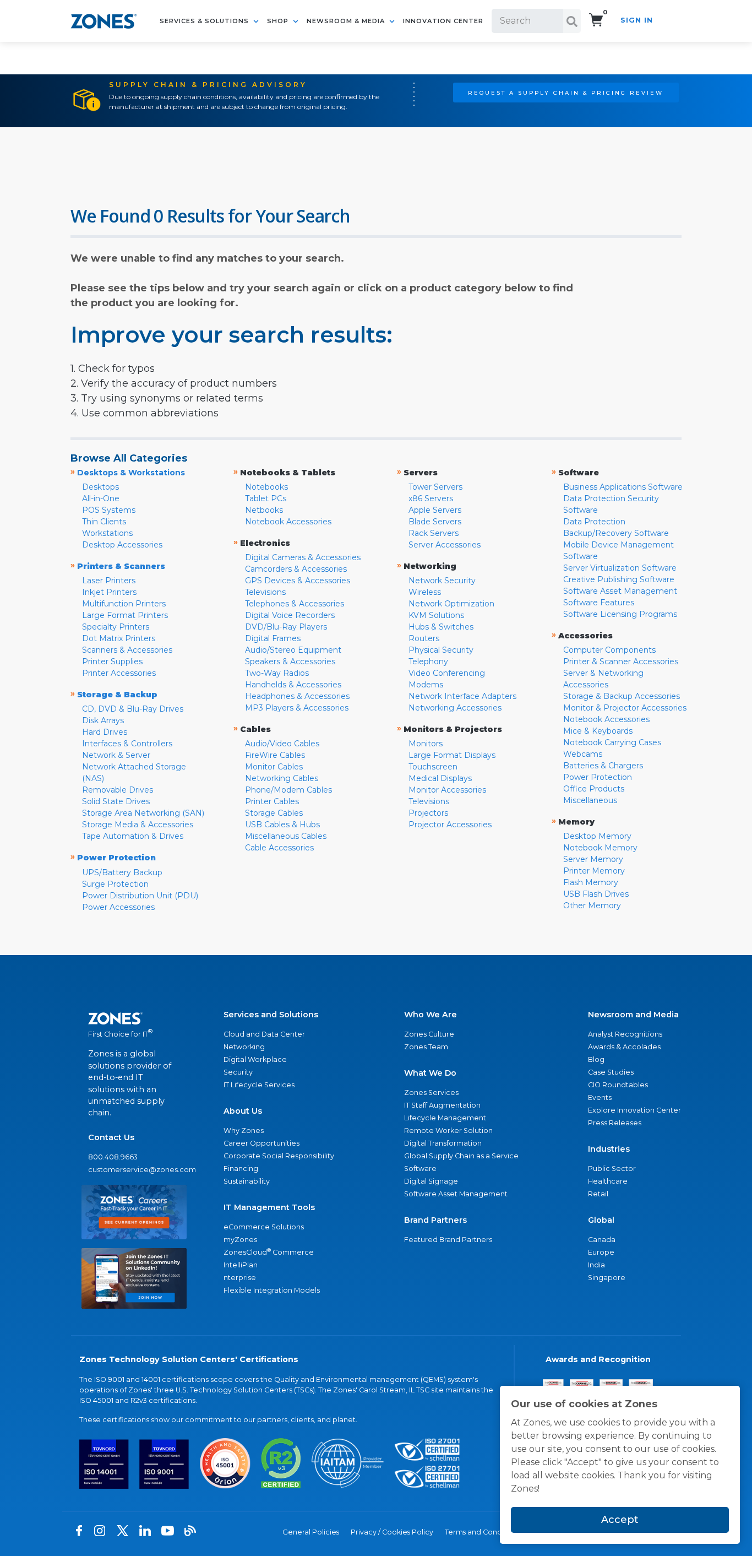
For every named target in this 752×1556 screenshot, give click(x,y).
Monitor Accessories (447, 790)
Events (600, 1097)
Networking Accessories (455, 708)
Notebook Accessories (288, 522)
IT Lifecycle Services (259, 1085)
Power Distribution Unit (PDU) (140, 896)
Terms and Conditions (482, 1532)
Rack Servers (433, 533)
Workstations (107, 533)
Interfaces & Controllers (127, 744)
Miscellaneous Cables (285, 836)
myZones (240, 1239)
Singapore (606, 1277)
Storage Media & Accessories (137, 824)
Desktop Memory (597, 836)
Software (420, 1168)
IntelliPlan (241, 1265)
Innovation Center (443, 21)
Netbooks (264, 510)
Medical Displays (440, 778)
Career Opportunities (261, 1143)
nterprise (240, 1277)
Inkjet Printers (109, 592)
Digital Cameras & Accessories (303, 557)
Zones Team (426, 1047)
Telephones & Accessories (294, 604)
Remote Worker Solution (448, 1130)
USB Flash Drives (596, 894)
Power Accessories (118, 907)
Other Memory (592, 905)
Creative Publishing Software (618, 579)
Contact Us (111, 1137)
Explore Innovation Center (634, 1110)
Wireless (424, 592)
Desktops (100, 487)
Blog (596, 1059)
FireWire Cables (275, 755)
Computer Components (609, 650)
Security (238, 1072)
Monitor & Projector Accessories (624, 708)
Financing (241, 1168)
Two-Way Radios (277, 673)
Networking (244, 1047)
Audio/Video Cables (282, 744)
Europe (601, 1252)
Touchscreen (432, 767)
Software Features (598, 603)
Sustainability (247, 1181)
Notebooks (266, 487)
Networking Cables (281, 778)
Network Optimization (451, 604)
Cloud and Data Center (264, 1034)
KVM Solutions (436, 615)
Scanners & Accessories (127, 650)
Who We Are (430, 1015)
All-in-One (100, 498)
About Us (243, 1111)
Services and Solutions (271, 1015)
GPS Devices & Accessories (297, 580)
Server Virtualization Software (620, 568)
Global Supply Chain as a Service (461, 1156)
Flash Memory (590, 882)
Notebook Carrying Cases (612, 742)
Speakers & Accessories (290, 661)
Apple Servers (434, 510)
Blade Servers (434, 522)
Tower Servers (435, 487)
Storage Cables (274, 813)
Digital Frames (273, 638)
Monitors (425, 744)
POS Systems (108, 510)
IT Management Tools (269, 1207)
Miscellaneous (590, 800)
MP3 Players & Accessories (296, 708)
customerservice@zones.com (134, 1169)
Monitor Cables (274, 767)
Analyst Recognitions (625, 1034)
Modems (425, 685)
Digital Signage (431, 1181)
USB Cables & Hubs (282, 824)
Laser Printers (108, 580)
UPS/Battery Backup (122, 872)
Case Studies (611, 1072)
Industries (609, 1149)
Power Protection (597, 777)
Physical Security (440, 650)
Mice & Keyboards (598, 731)
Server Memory (593, 859)
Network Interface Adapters (462, 696)
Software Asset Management (620, 591)
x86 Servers (430, 498)
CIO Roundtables (618, 1085)
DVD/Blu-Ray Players (286, 627)
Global (601, 1220)
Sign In (636, 20)
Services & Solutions (205, 21)
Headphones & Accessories (297, 696)
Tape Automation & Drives (132, 836)
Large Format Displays (451, 755)
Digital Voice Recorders (290, 615)
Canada (601, 1239)
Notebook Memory (600, 848)
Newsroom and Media (633, 1015)
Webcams (582, 754)
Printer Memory (594, 871)
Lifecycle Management (445, 1118)
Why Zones (244, 1130)
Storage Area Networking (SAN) (143, 813)
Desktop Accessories (122, 545)
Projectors (428, 813)
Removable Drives (117, 790)
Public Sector (612, 1168)
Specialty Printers (115, 627)
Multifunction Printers (124, 604)
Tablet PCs (265, 498)
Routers (423, 638)
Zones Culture (429, 1034)
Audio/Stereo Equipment (293, 650)
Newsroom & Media (347, 21)
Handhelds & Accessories (293, 685)
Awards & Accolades (624, 1047)
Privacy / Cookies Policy (392, 1532)
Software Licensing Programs (620, 614)
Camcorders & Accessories (296, 569)
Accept (620, 1520)
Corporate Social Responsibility (279, 1156)
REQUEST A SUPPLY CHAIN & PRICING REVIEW (565, 92)
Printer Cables (272, 801)
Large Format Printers (125, 615)
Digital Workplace (255, 1059)
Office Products (593, 789)
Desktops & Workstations (131, 473)
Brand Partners (435, 1220)
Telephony (428, 661)
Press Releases (614, 1123)
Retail (598, 1194)
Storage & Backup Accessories (621, 696)
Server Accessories (444, 545)
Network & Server (116, 755)
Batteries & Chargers (603, 766)
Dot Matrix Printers (118, 638)
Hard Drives (104, 732)
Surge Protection (115, 884)
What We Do (430, 1073)
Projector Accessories (450, 824)
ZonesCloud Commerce (269, 1251)
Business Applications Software (623, 487)
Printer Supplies (112, 661)
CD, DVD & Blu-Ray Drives (132, 709)
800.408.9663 (113, 1157)
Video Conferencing (446, 673)
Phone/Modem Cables (288, 790)
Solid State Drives (116, 801)
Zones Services (431, 1092)
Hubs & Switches (440, 627)
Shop (279, 21)
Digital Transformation (443, 1143)
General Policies (310, 1532)
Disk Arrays (103, 720)
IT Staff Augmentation (442, 1105)
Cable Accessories (279, 848)
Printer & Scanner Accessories (620, 661)
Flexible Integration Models (272, 1290)
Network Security (442, 580)
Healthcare (608, 1181)
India (596, 1265)
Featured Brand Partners (448, 1239)
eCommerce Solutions (264, 1227)
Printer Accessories (119, 673)
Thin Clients (104, 522)
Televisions (265, 592)
